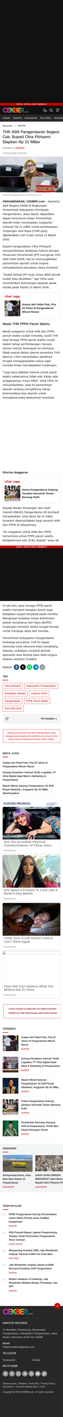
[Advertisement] (31, 53)
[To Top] (57, 1306)
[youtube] (38, 1374)
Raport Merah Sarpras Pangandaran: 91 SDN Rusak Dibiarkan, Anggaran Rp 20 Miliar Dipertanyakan (28, 789)
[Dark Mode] (45, 110)
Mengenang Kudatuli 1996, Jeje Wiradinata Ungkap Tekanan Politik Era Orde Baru (33, 1252)
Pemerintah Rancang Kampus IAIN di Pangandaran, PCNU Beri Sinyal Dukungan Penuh (39, 1126)
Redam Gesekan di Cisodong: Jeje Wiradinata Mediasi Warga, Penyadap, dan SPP (33, 1282)
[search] (51, 110)
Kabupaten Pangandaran (41, 686)
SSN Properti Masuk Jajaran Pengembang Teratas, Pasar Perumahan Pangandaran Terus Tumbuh (33, 1236)
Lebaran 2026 (39, 693)
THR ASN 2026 (13, 708)
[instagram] (31, 1374)
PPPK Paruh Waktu (37, 701)
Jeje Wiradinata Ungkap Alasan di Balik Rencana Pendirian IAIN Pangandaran (31, 1266)
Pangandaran (12, 701)
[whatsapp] (29, 667)
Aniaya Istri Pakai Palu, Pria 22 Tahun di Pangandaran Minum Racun (39, 308)
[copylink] (42, 667)
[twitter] (23, 667)
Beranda (7, 125)
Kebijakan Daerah (15, 693)
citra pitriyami (13, 686)
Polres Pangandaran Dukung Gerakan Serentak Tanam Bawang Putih (40, 493)
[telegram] (36, 667)
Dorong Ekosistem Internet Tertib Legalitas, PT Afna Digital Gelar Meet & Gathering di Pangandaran (29, 776)
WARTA (22, 125)
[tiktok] (44, 1374)
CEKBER (19, 148)
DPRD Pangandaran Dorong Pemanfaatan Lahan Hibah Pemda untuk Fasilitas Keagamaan (33, 1218)
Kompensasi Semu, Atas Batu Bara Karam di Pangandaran (17, 1179)
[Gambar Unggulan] (31, 191)
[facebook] (16, 667)
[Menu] (57, 110)
